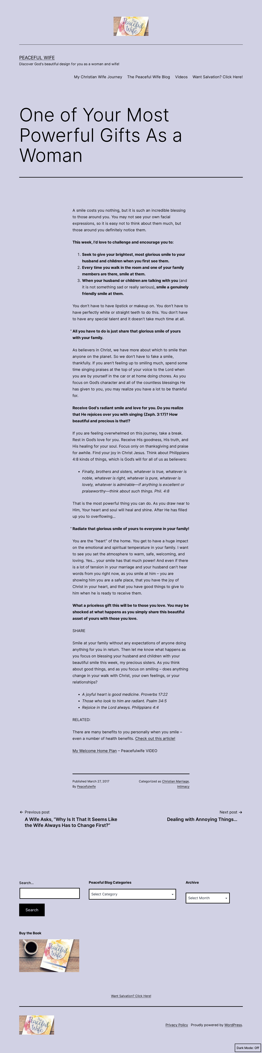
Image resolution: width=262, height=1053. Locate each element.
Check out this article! (155, 738)
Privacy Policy (177, 1025)
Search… (26, 883)
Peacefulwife (86, 786)
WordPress (233, 1025)
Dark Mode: (245, 1048)
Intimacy (183, 786)
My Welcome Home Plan (95, 750)
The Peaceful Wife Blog (148, 77)
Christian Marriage (175, 781)
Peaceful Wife (37, 57)
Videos (181, 77)
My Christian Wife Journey (98, 77)
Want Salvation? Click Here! (218, 77)
